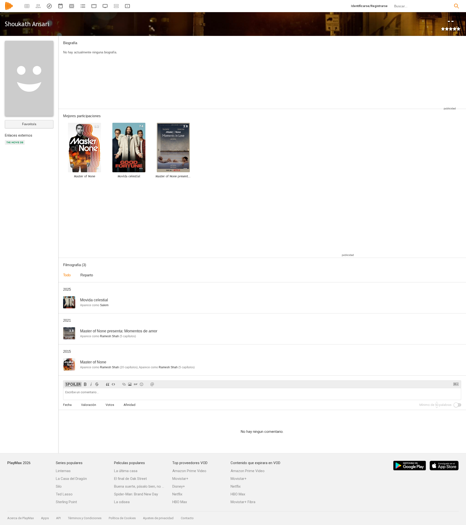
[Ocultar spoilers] (73, 384)
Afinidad (129, 405)
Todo (67, 275)
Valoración (88, 405)
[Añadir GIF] (136, 384)
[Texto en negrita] (85, 384)
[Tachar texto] (97, 384)
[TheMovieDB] (15, 145)
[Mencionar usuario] (152, 384)
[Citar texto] (107, 384)
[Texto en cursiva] (91, 384)
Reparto (86, 275)
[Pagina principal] (9, 9)
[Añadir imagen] (130, 384)
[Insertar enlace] (124, 384)
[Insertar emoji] (141, 384)
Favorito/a (29, 124)
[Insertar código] (113, 384)
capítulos (128, 336)
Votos (110, 405)
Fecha (67, 405)
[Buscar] (456, 6)
